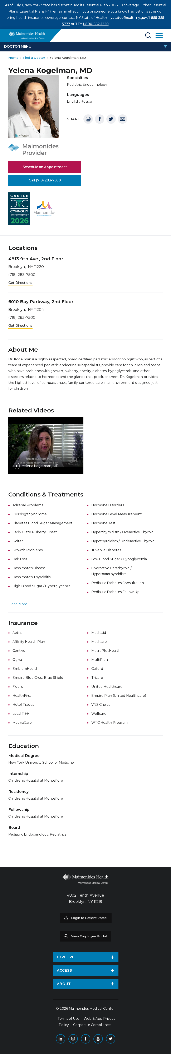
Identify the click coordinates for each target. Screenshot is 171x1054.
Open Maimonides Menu (159, 35)
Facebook (99, 119)
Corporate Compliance (92, 1025)
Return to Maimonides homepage (26, 35)
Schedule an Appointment (45, 167)
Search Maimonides (148, 35)
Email (122, 119)
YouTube (98, 1039)
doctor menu (17, 46)
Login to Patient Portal (89, 918)
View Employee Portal (89, 936)
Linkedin (60, 1039)
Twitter (111, 119)
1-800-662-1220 (96, 24)
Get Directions (20, 283)
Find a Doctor (34, 58)
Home (13, 58)
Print (88, 119)
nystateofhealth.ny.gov (127, 18)
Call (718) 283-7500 (45, 180)
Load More (18, 604)
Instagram (73, 1039)
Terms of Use (68, 1019)
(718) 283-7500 (21, 274)
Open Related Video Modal (46, 445)
